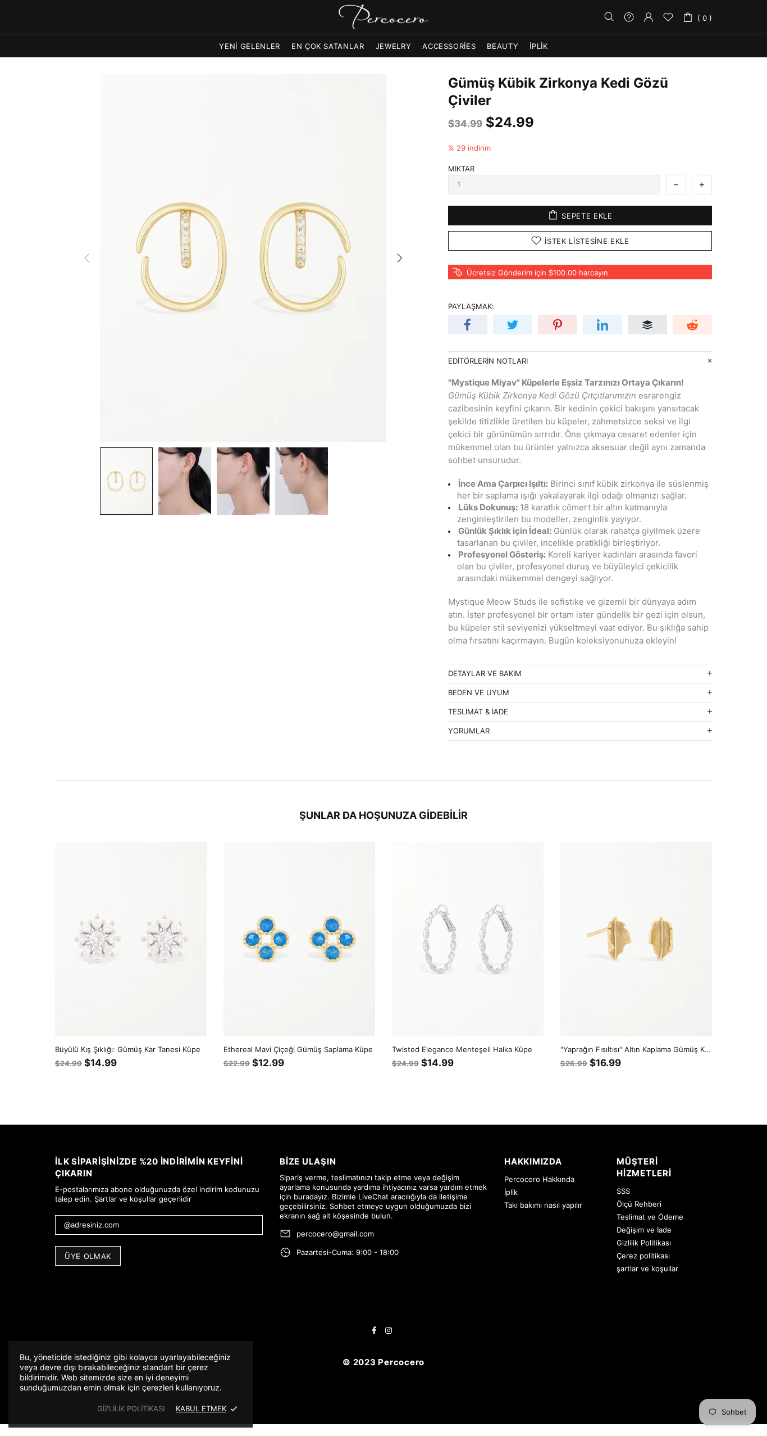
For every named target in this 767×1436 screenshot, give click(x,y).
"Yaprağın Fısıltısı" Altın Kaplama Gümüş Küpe (636, 1049)
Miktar (461, 168)
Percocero (383, 17)
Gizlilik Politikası (644, 1242)
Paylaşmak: (471, 306)
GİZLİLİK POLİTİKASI (131, 1408)
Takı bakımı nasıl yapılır (543, 1205)
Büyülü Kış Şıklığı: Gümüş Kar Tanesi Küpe (127, 1049)
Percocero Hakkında (539, 1179)
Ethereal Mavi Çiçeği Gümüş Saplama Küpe (298, 1049)
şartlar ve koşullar (647, 1268)
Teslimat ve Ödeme (650, 1216)
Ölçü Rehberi (639, 1203)
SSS (623, 1190)
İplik (511, 1192)
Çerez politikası (643, 1255)
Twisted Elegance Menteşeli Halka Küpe (462, 1049)
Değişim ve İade (644, 1229)
